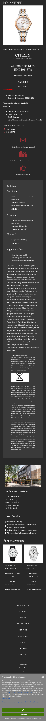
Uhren (5, 49)
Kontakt (23, 655)
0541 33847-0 (10, 132)
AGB (23, 672)
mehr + (15, 209)
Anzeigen (6, 106)
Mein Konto (23, 605)
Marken (10, 49)
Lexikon (23, 648)
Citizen (16, 49)
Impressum (23, 664)
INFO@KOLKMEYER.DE (13, 505)
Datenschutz (23, 668)
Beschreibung (11, 186)
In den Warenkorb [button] (12, 589)
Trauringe (23, 636)
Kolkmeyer (23, 624)
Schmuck (23, 611)
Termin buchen (11, 129)
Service (23, 630)
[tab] (23, 186)
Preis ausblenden (13, 126)
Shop (23, 642)
